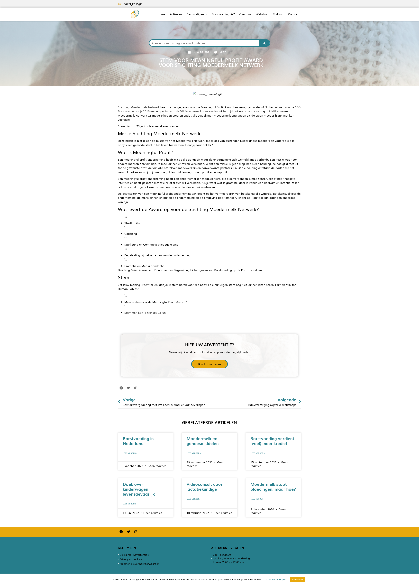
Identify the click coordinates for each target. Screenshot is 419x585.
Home (161, 14)
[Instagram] (136, 388)
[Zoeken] (264, 43)
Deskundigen (195, 14)
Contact (293, 14)
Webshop (262, 14)
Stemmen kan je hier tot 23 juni (145, 312)
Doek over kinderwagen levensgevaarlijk (139, 489)
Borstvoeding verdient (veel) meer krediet (272, 440)
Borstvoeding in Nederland (138, 440)
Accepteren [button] (297, 579)
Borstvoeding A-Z (223, 14)
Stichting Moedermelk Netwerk (139, 107)
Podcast (278, 14)
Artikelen (176, 14)
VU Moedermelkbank (194, 111)
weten (136, 302)
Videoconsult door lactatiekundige (204, 486)
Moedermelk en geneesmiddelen (203, 440)
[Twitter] (128, 388)
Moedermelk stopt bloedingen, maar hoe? (273, 486)
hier (128, 126)
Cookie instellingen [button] (276, 579)
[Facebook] (121, 388)
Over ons (245, 14)
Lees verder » (130, 453)
